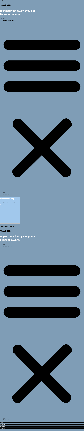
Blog (4, 18)
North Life (5, 5)
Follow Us (2, 424)
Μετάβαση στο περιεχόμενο (6, 1)
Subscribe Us (3, 426)
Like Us (2, 422)
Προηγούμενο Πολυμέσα (7, 226)
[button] (42, 106)
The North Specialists (8, 20)
